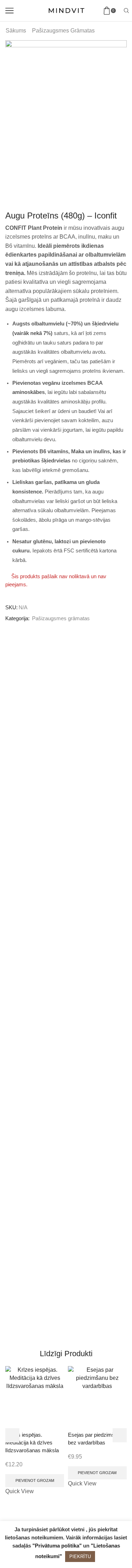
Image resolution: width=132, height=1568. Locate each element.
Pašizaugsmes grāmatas (63, 31)
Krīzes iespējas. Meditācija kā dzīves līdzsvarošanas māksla (32, 1442)
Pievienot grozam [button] (34, 1480)
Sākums (16, 31)
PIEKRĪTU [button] (80, 1556)
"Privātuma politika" (57, 1546)
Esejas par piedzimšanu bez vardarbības (95, 1439)
